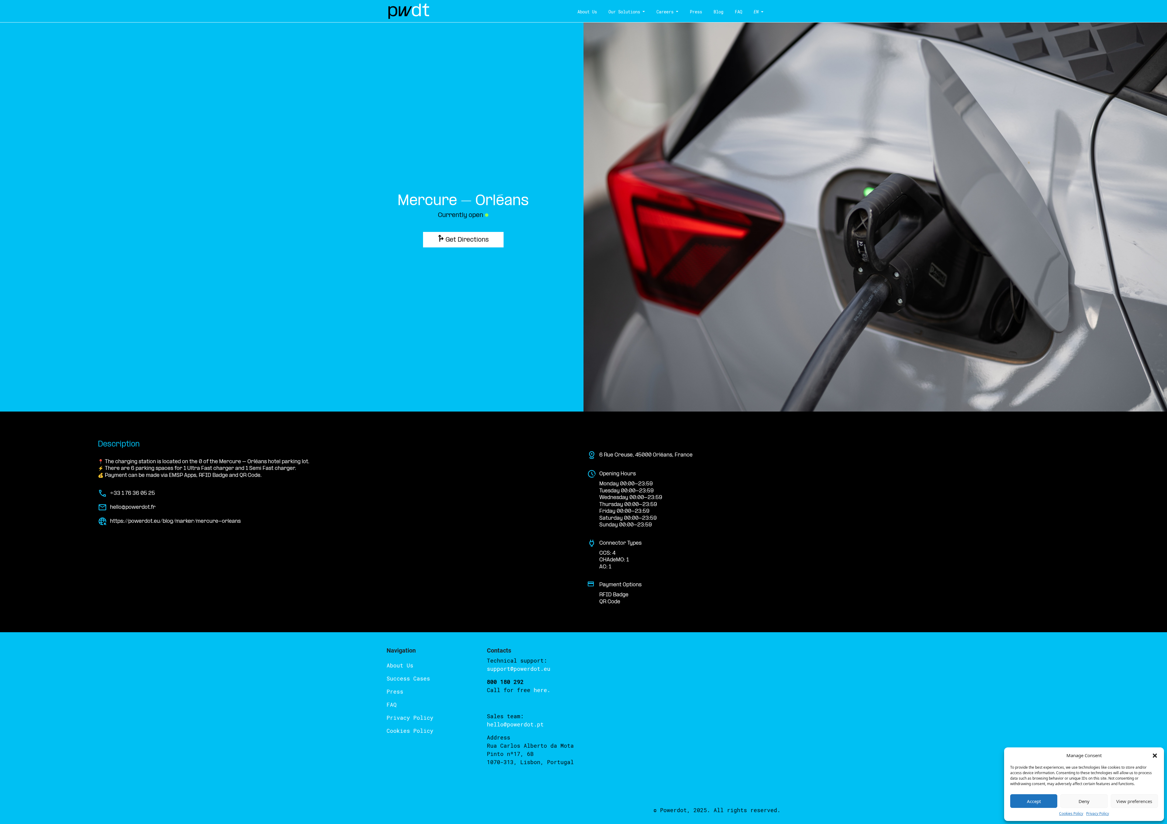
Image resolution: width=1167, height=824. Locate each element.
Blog (718, 12)
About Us (587, 12)
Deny (1084, 801)
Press (696, 12)
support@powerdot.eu (518, 668)
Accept (1034, 801)
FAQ (738, 12)
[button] (1155, 755)
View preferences (1134, 801)
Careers (664, 12)
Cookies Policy (1071, 813)
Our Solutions (624, 12)
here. (542, 690)
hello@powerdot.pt (515, 724)
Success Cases (408, 678)
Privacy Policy (1097, 813)
